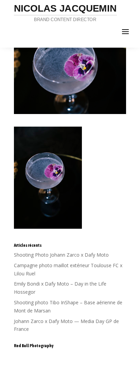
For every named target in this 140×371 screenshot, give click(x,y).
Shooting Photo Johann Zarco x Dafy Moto (61, 255)
